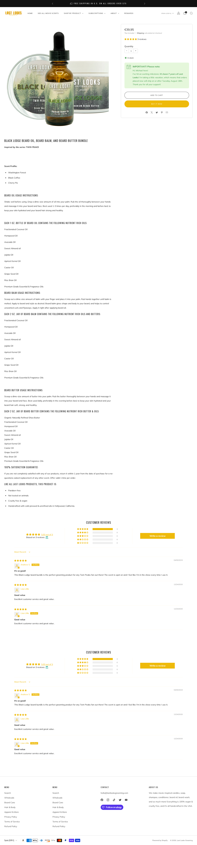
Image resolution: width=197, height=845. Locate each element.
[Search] (191, 13)
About (114, 13)
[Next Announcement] (145, 3)
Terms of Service (12, 821)
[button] (130, 39)
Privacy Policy (10, 817)
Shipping (140, 33)
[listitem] (65, 3)
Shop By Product (72, 13)
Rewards (128, 13)
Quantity (128, 46)
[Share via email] (166, 112)
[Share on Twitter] (156, 112)
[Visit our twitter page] (120, 800)
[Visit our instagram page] (108, 800)
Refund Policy (10, 826)
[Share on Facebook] (146, 112)
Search (7, 793)
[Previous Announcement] (52, 3)
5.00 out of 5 (47, 534)
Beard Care (9, 802)
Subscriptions (96, 13)
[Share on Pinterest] (161, 112)
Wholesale (9, 797)
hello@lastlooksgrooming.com (114, 793)
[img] (20, 560)
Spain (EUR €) (166, 13)
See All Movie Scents (48, 13)
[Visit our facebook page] (102, 800)
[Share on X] (151, 112)
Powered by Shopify (160, 840)
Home (30, 13)
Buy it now (156, 104)
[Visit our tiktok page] (114, 800)
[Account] (178, 13)
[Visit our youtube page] (126, 800)
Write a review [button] (158, 535)
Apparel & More (11, 812)
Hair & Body (9, 807)
